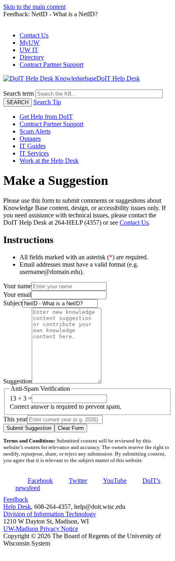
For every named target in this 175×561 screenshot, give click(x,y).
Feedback (15, 499)
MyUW (29, 42)
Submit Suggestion (29, 428)
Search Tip (47, 102)
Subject (12, 303)
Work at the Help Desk (49, 160)
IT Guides (33, 145)
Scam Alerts (35, 131)
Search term (18, 93)
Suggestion (17, 381)
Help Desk (17, 506)
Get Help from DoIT (46, 116)
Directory (32, 57)
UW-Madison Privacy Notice (40, 528)
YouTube (115, 480)
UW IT (29, 49)
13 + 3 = (21, 398)
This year (15, 419)
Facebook (40, 480)
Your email (17, 294)
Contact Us (34, 35)
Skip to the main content (34, 6)
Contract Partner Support (51, 64)
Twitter (78, 480)
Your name (17, 286)
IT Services (34, 153)
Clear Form (71, 428)
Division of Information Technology (49, 514)
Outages (30, 138)
